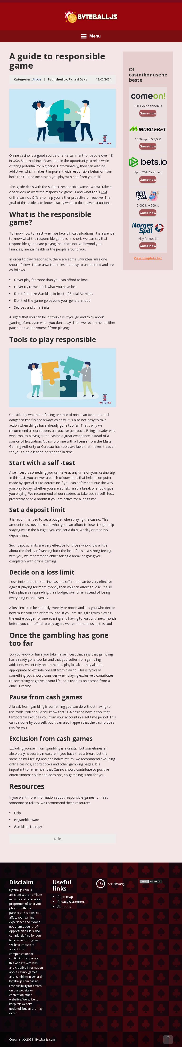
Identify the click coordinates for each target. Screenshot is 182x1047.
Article (36, 79)
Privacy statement (71, 901)
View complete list (148, 258)
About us (64, 906)
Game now (148, 113)
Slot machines (31, 160)
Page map (65, 896)
